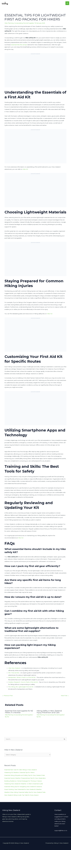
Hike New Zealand (14, 668)
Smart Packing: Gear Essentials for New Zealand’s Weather (23, 789)
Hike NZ (25, 169)
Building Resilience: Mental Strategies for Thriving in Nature (23, 781)
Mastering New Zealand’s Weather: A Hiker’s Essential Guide (23, 783)
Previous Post (7, 695)
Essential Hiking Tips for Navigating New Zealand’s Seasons (23, 786)
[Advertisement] (35, 71)
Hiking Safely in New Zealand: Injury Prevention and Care (49, 711)
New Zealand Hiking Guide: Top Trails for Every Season (21, 795)
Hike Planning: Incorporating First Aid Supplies (19, 23)
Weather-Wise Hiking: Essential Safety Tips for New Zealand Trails (24, 792)
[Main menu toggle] (67, 3)
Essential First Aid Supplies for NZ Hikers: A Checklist (19, 711)
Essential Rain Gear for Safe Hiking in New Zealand (20, 769)
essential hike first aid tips (19, 44)
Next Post (65, 695)
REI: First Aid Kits (13, 672)
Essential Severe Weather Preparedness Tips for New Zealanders (25, 778)
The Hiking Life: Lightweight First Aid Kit (20, 686)
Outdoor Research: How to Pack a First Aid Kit (23, 682)
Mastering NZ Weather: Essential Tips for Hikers (19, 772)
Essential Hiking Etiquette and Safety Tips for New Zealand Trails (24, 775)
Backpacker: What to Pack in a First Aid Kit (21, 677)
